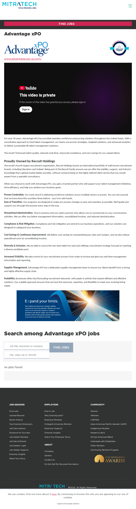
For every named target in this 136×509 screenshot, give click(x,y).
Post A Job (49, 411)
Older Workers (97, 446)
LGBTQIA (95, 420)
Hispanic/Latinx (98, 433)
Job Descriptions (17, 428)
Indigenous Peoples (100, 428)
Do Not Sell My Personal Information (61, 464)
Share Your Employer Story (57, 437)
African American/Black (102, 437)
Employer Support (53, 428)
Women (94, 411)
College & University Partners (58, 424)
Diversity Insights (17, 454)
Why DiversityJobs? (53, 415)
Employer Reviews (53, 420)
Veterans (95, 415)
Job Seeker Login (17, 446)
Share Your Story (17, 459)
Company (49, 451)
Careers (48, 456)
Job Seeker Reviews (18, 437)
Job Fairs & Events (17, 441)
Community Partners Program (105, 450)
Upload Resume (16, 415)
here (54, 494)
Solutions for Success (19, 433)
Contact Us (49, 460)
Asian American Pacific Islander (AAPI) (109, 424)
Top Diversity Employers (21, 424)
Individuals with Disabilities (103, 441)
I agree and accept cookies (68, 504)
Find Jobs (14, 411)
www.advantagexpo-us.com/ (23, 58)
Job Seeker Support (19, 450)
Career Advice (16, 420)
